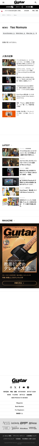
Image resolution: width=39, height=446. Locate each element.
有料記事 (26, 10)
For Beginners (19, 410)
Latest (7, 145)
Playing (15, 394)
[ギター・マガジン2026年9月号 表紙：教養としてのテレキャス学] (19, 271)
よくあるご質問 (7, 436)
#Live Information (9, 33)
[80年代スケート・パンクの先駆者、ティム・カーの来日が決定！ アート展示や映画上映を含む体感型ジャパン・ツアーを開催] (10, 201)
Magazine (9, 220)
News (15, 15)
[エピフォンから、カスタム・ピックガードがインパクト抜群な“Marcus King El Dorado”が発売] (10, 162)
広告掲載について (31, 436)
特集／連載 (13, 391)
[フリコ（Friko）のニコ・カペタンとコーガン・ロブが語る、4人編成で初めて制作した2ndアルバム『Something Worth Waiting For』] (10, 152)
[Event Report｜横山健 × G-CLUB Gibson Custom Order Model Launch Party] (10, 191)
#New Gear (30, 33)
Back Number (19, 406)
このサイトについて (8, 439)
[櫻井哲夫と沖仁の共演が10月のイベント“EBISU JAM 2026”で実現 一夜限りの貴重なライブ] (10, 172)
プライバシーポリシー (19, 436)
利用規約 (18, 439)
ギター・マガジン (6, 15)
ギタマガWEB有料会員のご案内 (13, 10)
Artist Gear (31, 391)
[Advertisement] (19, 313)
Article (28, 188)
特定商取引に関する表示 (29, 439)
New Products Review (19, 398)
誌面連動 (29, 394)
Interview (28, 148)
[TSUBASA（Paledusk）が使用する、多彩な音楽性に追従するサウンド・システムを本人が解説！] (10, 182)
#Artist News (21, 33)
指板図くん (19, 413)
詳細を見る (19, 283)
